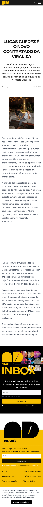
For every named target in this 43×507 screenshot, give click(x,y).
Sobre (4, 471)
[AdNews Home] (5, 3)
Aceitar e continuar (21, 502)
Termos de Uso (24, 406)
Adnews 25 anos (8, 476)
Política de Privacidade (32, 476)
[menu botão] (39, 2)
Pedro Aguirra (6, 87)
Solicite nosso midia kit (32, 471)
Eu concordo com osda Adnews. (21, 406)
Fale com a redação (9, 481)
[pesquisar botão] (35, 2)
